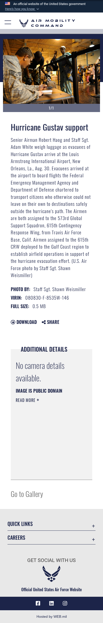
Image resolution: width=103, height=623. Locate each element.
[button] (22, 9)
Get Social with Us (51, 560)
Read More (26, 400)
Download (26, 322)
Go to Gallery (27, 493)
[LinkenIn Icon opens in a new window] (51, 603)
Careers (16, 537)
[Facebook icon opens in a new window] (38, 603)
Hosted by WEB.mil (51, 616)
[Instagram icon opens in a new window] (65, 603)
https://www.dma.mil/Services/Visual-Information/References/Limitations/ (46, 470)
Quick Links (20, 523)
